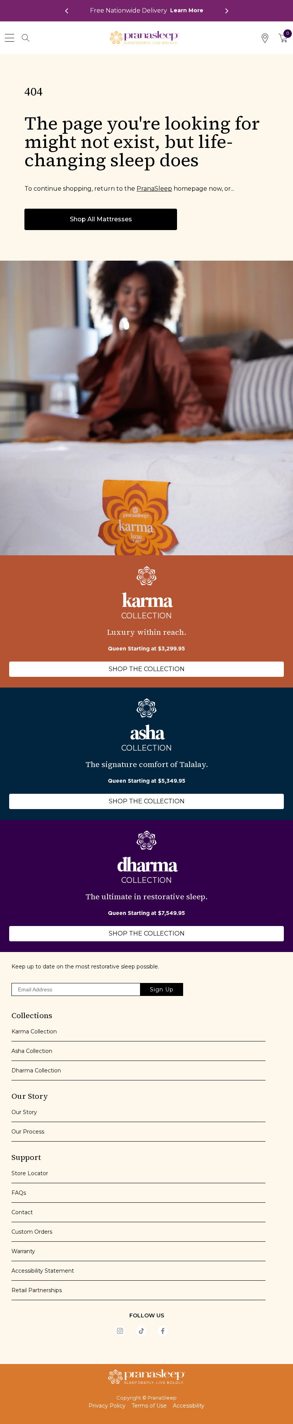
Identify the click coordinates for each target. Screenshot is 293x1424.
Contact (22, 1212)
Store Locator (29, 1173)
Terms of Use (149, 1406)
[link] (146, 11)
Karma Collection (34, 1031)
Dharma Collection (36, 1070)
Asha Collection (31, 1051)
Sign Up (162, 989)
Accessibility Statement (42, 1270)
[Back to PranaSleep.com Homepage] (146, 1376)
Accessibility (188, 1406)
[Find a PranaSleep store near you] (264, 38)
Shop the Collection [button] (147, 669)
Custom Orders (31, 1231)
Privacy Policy (107, 1406)
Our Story (24, 1112)
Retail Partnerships (36, 1290)
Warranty (23, 1251)
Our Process (27, 1131)
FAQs (18, 1192)
